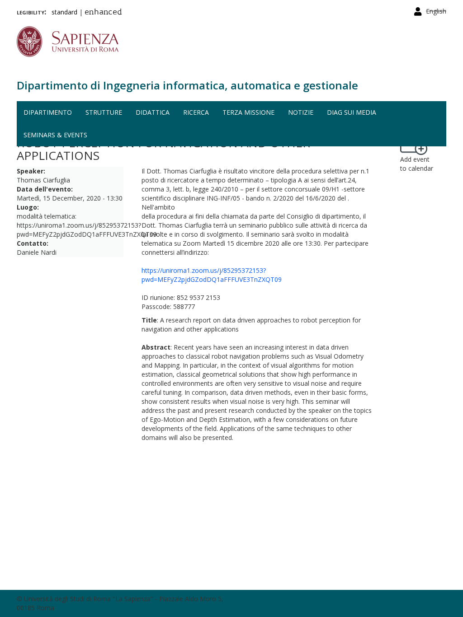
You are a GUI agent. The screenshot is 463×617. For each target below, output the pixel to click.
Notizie (300, 112)
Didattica (153, 112)
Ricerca (196, 112)
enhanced (103, 13)
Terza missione (248, 112)
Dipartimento (48, 112)
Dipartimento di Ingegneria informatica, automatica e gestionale (187, 85)
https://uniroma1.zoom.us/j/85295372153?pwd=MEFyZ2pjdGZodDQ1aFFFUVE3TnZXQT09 (212, 275)
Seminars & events (55, 135)
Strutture (103, 112)
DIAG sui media (351, 112)
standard (64, 12)
